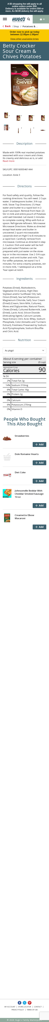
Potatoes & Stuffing (33, 26)
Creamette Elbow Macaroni (24, 517)
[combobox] (24, 351)
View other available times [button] (24, 38)
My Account (9, 1007)
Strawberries (22, 435)
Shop (16, 26)
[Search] (28, 18)
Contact (38, 1007)
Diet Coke (20, 472)
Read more (8, 161)
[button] (6, 115)
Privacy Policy (18, 1010)
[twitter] (24, 1003)
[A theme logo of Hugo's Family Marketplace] (18, 18)
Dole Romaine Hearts (27, 454)
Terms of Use (32, 1010)
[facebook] (19, 1003)
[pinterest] (29, 1003)
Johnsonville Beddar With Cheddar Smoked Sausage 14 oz (29, 493)
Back (7, 26)
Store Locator (24, 1007)
